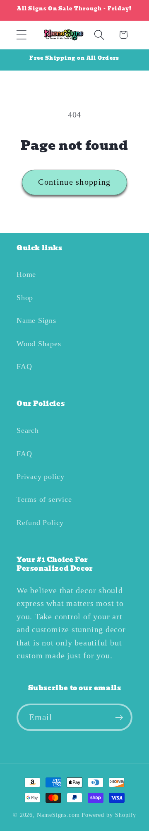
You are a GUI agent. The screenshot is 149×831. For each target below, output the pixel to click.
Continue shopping (74, 182)
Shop (25, 297)
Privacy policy (41, 476)
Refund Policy (40, 522)
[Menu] (21, 34)
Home (26, 274)
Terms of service (44, 499)
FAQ (24, 366)
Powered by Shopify (109, 814)
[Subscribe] (119, 717)
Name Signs (36, 320)
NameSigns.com (58, 814)
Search (28, 430)
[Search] (99, 34)
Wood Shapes (39, 344)
